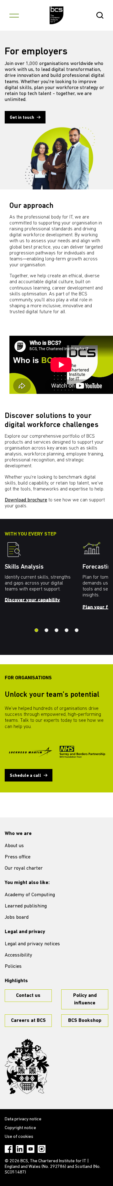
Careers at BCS (28, 1020)
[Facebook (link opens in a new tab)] (9, 1149)
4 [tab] (66, 630)
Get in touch (22, 117)
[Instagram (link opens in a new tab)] (42, 1149)
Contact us (28, 995)
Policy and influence (85, 999)
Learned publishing (26, 906)
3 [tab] (56, 630)
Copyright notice (20, 1128)
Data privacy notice (23, 1119)
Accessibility (18, 955)
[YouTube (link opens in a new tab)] (31, 1149)
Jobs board (17, 917)
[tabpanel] (44, 574)
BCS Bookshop (84, 1020)
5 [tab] (76, 630)
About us (14, 845)
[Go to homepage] (57, 15)
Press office (17, 857)
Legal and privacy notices (32, 944)
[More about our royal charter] (27, 1066)
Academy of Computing (30, 894)
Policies (13, 966)
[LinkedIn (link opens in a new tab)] (20, 1149)
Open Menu (14, 15)
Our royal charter (24, 868)
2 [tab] (46, 630)
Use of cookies (19, 1136)
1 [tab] (36, 630)
